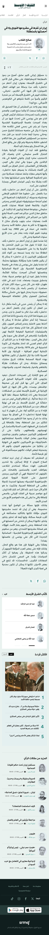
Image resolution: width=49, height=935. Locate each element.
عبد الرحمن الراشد (28, 601)
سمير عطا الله (29, 613)
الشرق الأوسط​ (33, 13)
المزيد (5, 592)
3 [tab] (17, 643)
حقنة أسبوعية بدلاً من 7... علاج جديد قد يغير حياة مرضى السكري (24, 705)
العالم (24, 13)
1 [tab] (32, 643)
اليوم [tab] (11, 652)
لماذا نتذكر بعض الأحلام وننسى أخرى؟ (24, 733)
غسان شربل (30, 625)
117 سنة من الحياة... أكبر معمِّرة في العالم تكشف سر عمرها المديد (23, 725)
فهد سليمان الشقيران (29, 794)
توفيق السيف (31, 821)
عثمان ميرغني (32, 866)
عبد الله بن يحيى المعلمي (25, 636)
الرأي (18, 13)
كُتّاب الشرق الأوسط (36, 592)
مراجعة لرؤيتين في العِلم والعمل (21, 817)
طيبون (32, 831)
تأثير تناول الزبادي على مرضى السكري (24, 714)
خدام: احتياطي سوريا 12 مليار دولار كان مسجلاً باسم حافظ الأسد (25, 695)
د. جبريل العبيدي (30, 852)
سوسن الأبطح (31, 807)
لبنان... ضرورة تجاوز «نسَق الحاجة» (20, 790)
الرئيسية (44, 13)
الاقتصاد (10, 13)
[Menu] (47, 5)
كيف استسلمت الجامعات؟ (23, 803)
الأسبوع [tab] (5, 652)
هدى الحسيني (31, 769)
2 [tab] (25, 643)
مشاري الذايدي (31, 783)
